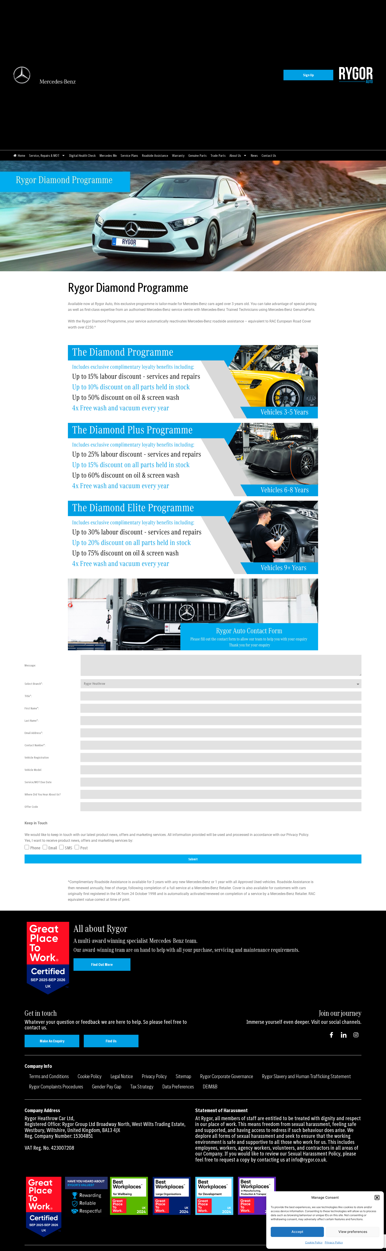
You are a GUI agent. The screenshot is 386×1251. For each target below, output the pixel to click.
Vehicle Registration (37, 757)
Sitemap (183, 1076)
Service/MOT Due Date (38, 782)
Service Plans (129, 155)
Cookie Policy (314, 1242)
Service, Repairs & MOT (44, 155)
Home (21, 155)
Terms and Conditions (49, 1076)
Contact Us (269, 155)
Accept (297, 1232)
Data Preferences (178, 1086)
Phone (35, 848)
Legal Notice (122, 1076)
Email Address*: (34, 733)
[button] (377, 1197)
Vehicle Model (33, 770)
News (254, 155)
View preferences (352, 1232)
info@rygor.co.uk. (309, 1159)
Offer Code (31, 807)
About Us (235, 155)
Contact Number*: (35, 745)
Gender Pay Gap (106, 1086)
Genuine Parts (197, 155)
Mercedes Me (108, 155)
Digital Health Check (82, 155)
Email (52, 848)
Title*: (28, 696)
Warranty (178, 155)
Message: (30, 665)
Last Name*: (31, 721)
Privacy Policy (334, 1242)
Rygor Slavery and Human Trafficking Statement (306, 1076)
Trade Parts (218, 155)
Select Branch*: (34, 684)
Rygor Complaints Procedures (56, 1086)
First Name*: (32, 708)
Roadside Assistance (155, 155)
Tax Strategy (141, 1086)
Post (84, 848)
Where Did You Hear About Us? (43, 794)
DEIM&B (210, 1086)
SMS (68, 848)
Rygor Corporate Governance (226, 1076)
